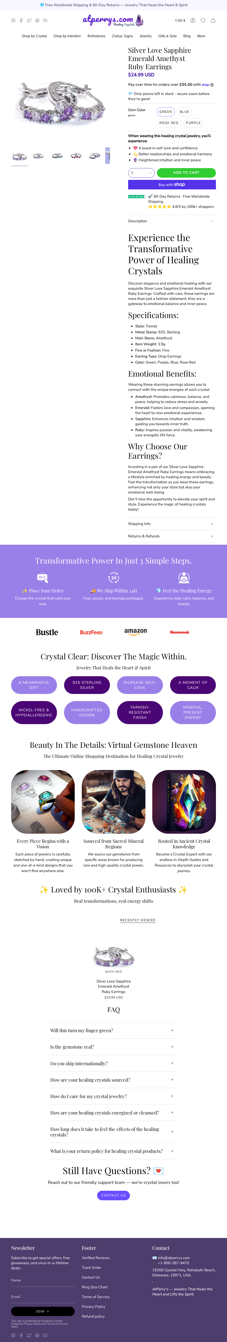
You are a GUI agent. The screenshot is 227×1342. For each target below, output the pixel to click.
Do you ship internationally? (79, 1063)
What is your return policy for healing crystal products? (106, 1151)
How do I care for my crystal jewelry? (88, 1096)
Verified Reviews (96, 1257)
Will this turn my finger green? (81, 1030)
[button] (203, 20)
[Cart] (213, 20)
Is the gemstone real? (72, 1046)
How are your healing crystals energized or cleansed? (104, 1112)
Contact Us (91, 1277)
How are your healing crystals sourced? (90, 1080)
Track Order (91, 1267)
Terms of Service (57, 1324)
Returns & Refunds (144, 536)
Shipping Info (139, 523)
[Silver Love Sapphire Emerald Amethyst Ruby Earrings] (114, 954)
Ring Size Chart (95, 1287)
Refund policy (93, 1316)
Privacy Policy (32, 1324)
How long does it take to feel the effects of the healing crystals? (104, 1132)
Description (137, 221)
